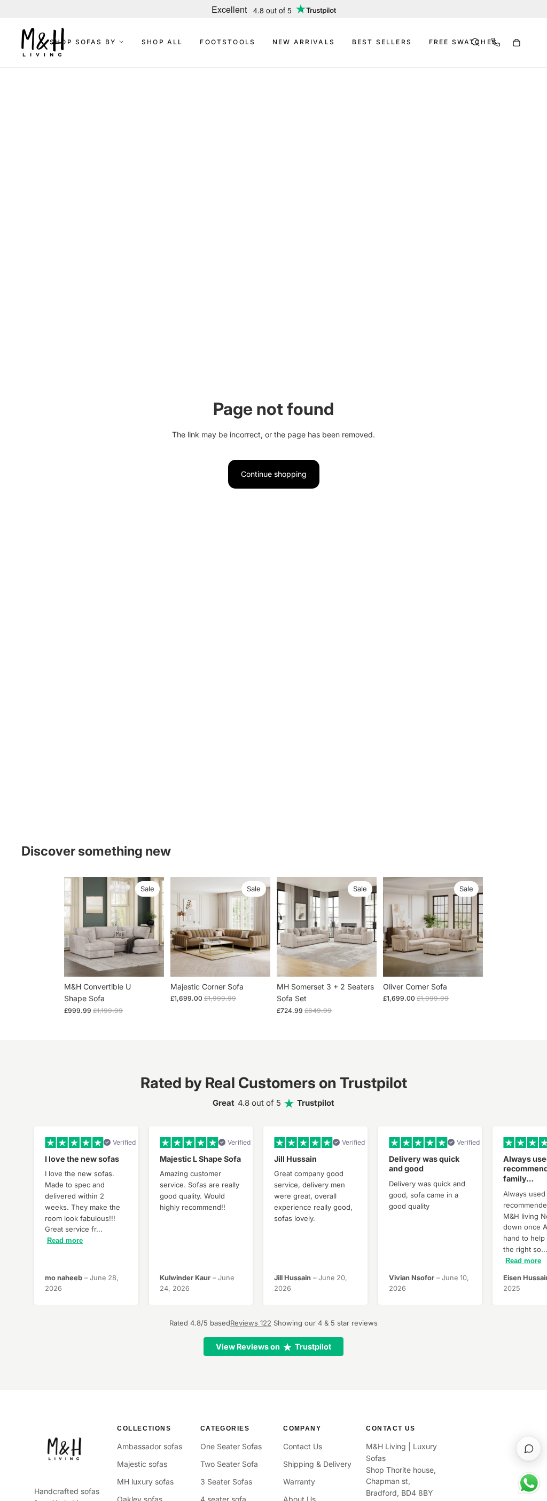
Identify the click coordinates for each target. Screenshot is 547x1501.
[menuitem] (162, 42)
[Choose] (147, 960)
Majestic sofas (142, 1463)
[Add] (253, 960)
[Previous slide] (76, 927)
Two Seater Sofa (229, 1463)
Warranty (299, 1481)
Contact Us (302, 1446)
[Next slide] (152, 927)
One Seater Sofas (231, 1446)
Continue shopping (274, 473)
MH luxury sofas (145, 1481)
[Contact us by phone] (495, 42)
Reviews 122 (250, 1323)
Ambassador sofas (149, 1446)
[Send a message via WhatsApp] (529, 1483)
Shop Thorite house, (401, 1469)
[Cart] (516, 42)
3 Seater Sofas (226, 1481)
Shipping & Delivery (317, 1463)
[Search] (475, 42)
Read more (65, 1240)
